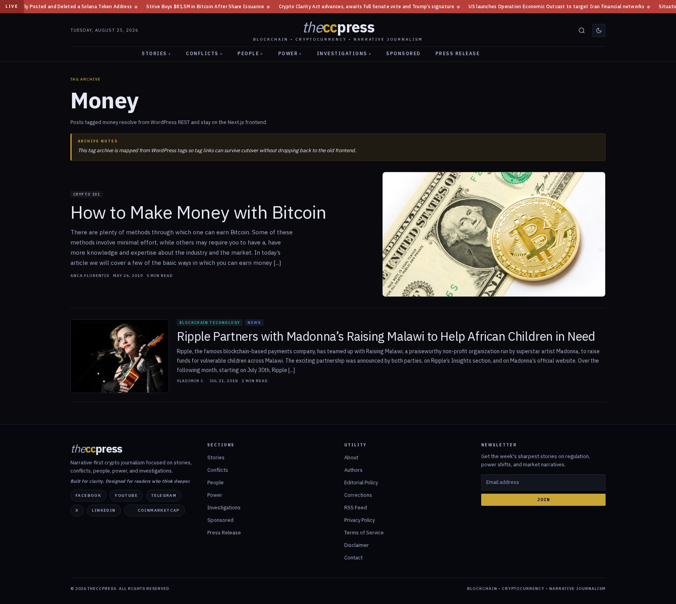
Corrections (358, 495)
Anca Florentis (89, 276)
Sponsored (403, 53)
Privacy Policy (359, 520)
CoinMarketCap (159, 510)
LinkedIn (103, 510)
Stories (156, 53)
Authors (353, 470)
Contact (353, 557)
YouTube (126, 495)
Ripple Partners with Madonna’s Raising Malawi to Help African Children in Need (386, 336)
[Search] (581, 30)
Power (290, 53)
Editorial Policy (361, 482)
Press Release (457, 53)
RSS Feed (355, 507)
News (254, 322)
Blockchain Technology (210, 322)
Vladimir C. (191, 381)
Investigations (344, 53)
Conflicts (204, 53)
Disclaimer (356, 545)
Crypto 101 (86, 194)
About (351, 457)
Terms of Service (364, 532)
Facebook (88, 495)
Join (543, 499)
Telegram (163, 495)
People (250, 53)
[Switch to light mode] (599, 30)
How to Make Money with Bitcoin (198, 212)
